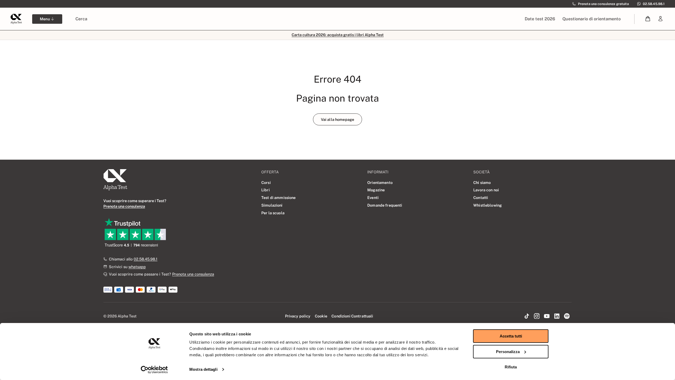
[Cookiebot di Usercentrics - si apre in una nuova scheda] (154, 370)
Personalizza (508, 351)
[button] (648, 19)
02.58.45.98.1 (145, 259)
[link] (660, 19)
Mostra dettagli (203, 369)
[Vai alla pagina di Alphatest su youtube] (547, 316)
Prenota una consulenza (193, 274)
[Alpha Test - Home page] (16, 18)
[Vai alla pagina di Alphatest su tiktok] (527, 316)
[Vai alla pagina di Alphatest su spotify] (567, 316)
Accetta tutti (511, 336)
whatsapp (137, 266)
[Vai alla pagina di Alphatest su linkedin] (557, 316)
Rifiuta (511, 367)
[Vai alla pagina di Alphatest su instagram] (537, 316)
